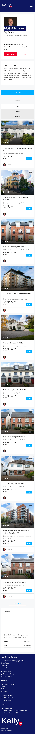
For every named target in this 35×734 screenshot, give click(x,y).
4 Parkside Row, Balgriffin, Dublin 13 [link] (14, 437)
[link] (17, 133)
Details (29, 159)
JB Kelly (4, 681)
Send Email (10, 54)
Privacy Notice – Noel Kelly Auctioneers (15, 710)
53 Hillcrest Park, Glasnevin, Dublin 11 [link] (14, 484)
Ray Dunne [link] (9, 164)
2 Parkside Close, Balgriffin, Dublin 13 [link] (14, 582)
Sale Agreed (17, 116)
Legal (3, 704)
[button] (31, 6)
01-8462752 (27, 642)
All (18, 106)
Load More (17, 604)
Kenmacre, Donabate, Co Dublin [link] (13, 343)
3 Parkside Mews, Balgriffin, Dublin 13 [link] (14, 247)
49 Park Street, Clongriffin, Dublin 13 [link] (14, 390)
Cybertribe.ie (9, 730)
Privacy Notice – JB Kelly (11, 713)
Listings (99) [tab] (17, 92)
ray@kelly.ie (27, 645)
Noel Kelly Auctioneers (9, 657)
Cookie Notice (8, 708)
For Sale (17, 111)
